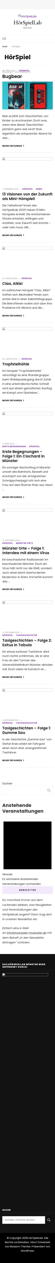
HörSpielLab (27, 22)
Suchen (7, 783)
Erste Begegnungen (14, 446)
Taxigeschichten (26, 635)
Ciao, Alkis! (12, 283)
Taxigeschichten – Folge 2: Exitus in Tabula (27, 642)
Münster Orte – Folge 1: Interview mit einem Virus (25, 550)
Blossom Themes (20, 1246)
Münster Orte (24, 543)
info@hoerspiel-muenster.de (26, 933)
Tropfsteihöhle (15, 364)
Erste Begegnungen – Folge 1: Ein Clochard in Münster (23, 456)
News (39, 189)
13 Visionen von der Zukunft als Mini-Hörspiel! (27, 196)
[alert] (27, 851)
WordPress (27, 1251)
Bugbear (12, 76)
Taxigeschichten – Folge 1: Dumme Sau (26, 730)
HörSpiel (24, 70)
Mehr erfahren (12, 145)
